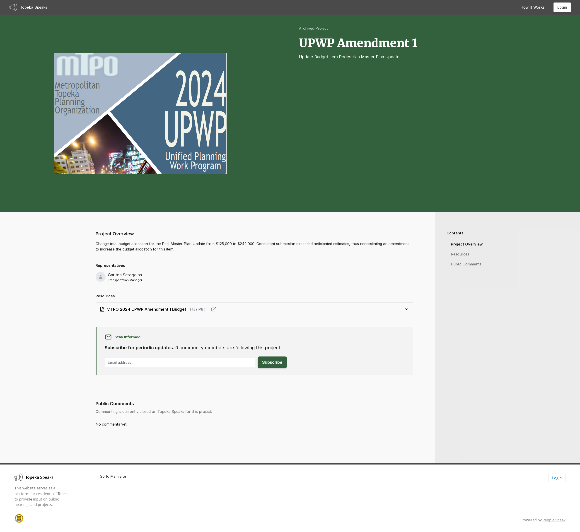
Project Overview (467, 244)
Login (562, 7)
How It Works (532, 7)
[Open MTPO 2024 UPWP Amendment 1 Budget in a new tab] (213, 309)
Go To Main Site (113, 476)
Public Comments (466, 264)
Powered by (544, 520)
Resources (460, 254)
